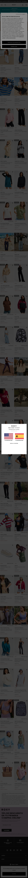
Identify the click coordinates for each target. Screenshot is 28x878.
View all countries (14, 443)
